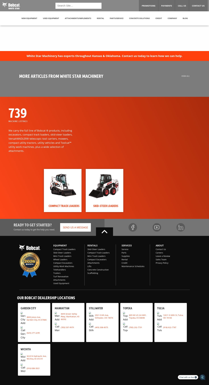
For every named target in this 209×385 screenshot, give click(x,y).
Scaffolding (92, 273)
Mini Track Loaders (62, 256)
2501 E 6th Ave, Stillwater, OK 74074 (104, 316)
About (160, 245)
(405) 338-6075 (101, 327)
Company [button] (172, 18)
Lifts (89, 266)
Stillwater (96, 308)
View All (186, 76)
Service (125, 249)
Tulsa (160, 308)
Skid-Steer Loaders (62, 252)
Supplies (126, 256)
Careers (159, 252)
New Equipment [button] (29, 18)
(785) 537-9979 (67, 327)
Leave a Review (163, 256)
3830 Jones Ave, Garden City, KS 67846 (37, 318)
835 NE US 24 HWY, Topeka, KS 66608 (137, 316)
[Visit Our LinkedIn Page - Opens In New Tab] (180, 227)
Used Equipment (61, 283)
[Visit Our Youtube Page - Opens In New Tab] (157, 227)
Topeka (127, 308)
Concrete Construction (98, 269)
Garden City (28, 308)
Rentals (92, 245)
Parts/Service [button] (116, 18)
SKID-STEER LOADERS (105, 206)
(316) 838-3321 (33, 368)
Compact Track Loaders (64, 249)
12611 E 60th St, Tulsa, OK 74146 (173, 316)
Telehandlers (59, 269)
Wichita (26, 349)
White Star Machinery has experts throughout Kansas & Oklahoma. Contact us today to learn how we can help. (105, 56)
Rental (125, 259)
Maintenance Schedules (133, 266)
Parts (124, 252)
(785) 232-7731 (135, 327)
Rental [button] (100, 18)
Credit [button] (158, 18)
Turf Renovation (61, 276)
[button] (11, 5)
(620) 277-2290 (33, 332)
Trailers (57, 273)
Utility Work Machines (63, 266)
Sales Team (161, 259)
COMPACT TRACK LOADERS (64, 206)
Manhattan (62, 308)
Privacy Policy (162, 263)
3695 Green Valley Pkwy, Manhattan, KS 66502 (70, 316)
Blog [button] (185, 18)
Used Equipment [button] (51, 18)
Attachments (59, 280)
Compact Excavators (62, 263)
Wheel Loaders (60, 259)
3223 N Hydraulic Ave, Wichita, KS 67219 (36, 357)
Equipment (60, 245)
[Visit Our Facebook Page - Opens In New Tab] (133, 227)
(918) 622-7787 (169, 327)
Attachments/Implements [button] (78, 18)
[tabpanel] (63, 190)
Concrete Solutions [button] (139, 18)
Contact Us (161, 249)
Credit (124, 263)
